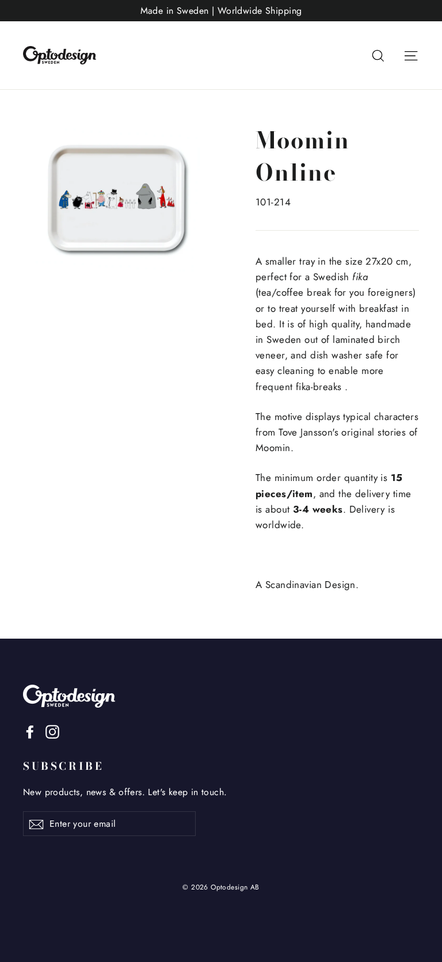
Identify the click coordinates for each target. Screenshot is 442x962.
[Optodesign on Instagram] (52, 731)
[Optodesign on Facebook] (30, 731)
